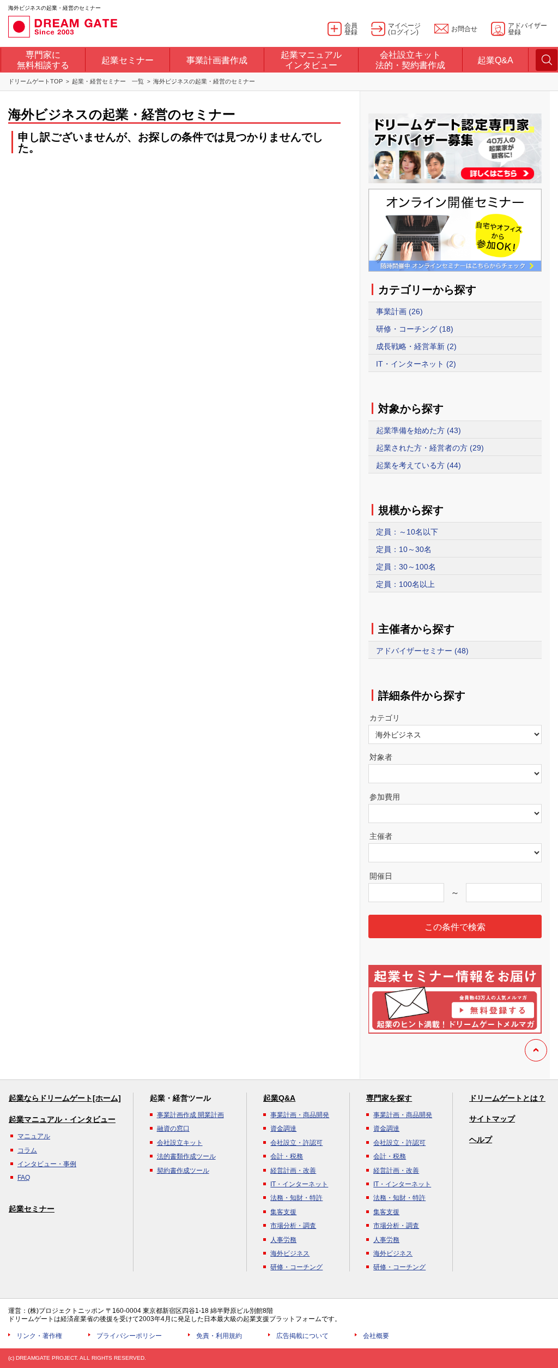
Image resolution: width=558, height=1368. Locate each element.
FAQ (23, 1177)
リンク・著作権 (39, 1336)
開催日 (380, 876)
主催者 (380, 836)
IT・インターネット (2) (416, 363)
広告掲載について (302, 1336)
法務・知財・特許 (296, 1198)
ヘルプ (480, 1139)
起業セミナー (31, 1208)
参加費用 (384, 797)
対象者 (380, 757)
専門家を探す (389, 1098)
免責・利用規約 (219, 1336)
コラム (27, 1150)
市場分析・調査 (293, 1225)
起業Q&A (279, 1098)
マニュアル (33, 1136)
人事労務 (283, 1240)
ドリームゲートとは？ (507, 1098)
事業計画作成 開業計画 (190, 1115)
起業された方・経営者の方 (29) (430, 447)
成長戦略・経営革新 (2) (416, 346)
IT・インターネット (299, 1184)
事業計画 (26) (399, 311)
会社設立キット (180, 1143)
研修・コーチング (296, 1267)
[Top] (536, 1050)
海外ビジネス (290, 1253)
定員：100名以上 (405, 584)
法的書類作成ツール (186, 1156)
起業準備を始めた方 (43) (418, 430)
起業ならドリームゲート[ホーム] (65, 1098)
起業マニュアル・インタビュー (62, 1119)
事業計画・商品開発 (299, 1115)
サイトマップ (492, 1118)
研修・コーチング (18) (414, 329)
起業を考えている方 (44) (418, 465)
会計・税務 (286, 1156)
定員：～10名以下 (407, 531)
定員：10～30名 (404, 549)
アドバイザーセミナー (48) (422, 650)
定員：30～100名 (406, 566)
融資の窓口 (173, 1128)
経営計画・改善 (293, 1170)
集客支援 (283, 1212)
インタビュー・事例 (46, 1164)
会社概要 (376, 1336)
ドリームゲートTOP (35, 81)
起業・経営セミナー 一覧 (108, 81)
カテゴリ (384, 717)
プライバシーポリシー (129, 1336)
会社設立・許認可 (296, 1143)
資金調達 (283, 1128)
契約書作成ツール (183, 1170)
